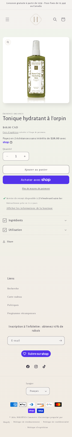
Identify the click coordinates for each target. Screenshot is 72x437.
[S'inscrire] (60, 340)
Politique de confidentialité (56, 422)
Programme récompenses (21, 313)
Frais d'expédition (10, 132)
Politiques (13, 305)
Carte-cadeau (14, 296)
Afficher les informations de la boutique (29, 208)
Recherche (13, 288)
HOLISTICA (22, 417)
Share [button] (10, 241)
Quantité (7, 149)
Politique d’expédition (38, 427)
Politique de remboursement (26, 422)
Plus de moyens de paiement (36, 188)
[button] (7, 19)
